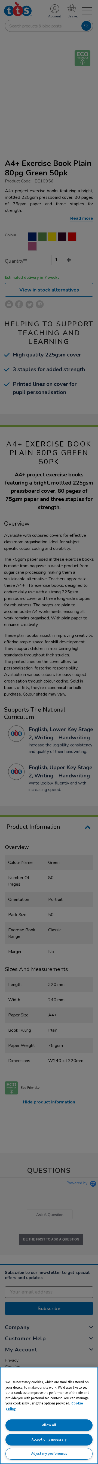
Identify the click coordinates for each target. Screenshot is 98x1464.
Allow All (49, 1425)
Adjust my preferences (49, 1453)
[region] (49, 1415)
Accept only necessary (49, 1439)
